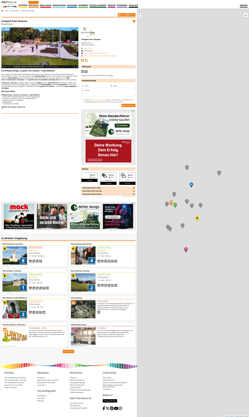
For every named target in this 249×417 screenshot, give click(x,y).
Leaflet (226, 416)
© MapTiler (231, 416)
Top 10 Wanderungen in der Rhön (15, 380)
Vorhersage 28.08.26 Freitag (91, 188)
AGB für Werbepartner (77, 385)
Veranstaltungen (59, 5)
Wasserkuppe (41, 396)
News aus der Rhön (10, 387)
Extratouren (41, 378)
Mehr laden (69, 351)
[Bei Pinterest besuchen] (112, 408)
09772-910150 (87, 48)
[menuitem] (244, 4)
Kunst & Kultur (45, 5)
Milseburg (40, 401)
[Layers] (246, 15)
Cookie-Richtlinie (75, 387)
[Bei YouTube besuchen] (116, 408)
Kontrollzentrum (75, 405)
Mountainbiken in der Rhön (46, 383)
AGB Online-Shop (108, 380)
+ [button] (139, 14)
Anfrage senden (129, 105)
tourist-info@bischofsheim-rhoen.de (95, 53)
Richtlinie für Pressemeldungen (80, 390)
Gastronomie (72, 5)
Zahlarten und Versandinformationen (115, 383)
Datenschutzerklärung (77, 380)
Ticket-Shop (106, 389)
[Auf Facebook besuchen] (104, 408)
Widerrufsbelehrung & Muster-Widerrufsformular (113, 386)
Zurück (122, 15)
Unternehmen (122, 5)
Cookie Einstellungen (77, 392)
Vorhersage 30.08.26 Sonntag (91, 194)
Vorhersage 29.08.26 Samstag (92, 191)
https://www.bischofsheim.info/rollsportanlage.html (100, 56)
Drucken (132, 15)
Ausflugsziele (33, 5)
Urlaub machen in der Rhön (13, 385)
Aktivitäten (22, 5)
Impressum (73, 378)
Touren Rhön (41, 385)
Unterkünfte (83, 5)
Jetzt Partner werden (76, 403)
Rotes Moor (41, 398)
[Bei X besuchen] (107, 408)
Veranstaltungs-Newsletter (78, 408)
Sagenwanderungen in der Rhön (47, 380)
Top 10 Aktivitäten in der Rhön (14, 383)
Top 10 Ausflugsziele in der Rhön (15, 378)
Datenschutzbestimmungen (98, 100)
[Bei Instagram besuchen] (120, 408)
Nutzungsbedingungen (77, 383)
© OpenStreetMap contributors (241, 416)
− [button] (139, 17)
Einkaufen (111, 5)
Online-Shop (133, 5)
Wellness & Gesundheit (97, 5)
